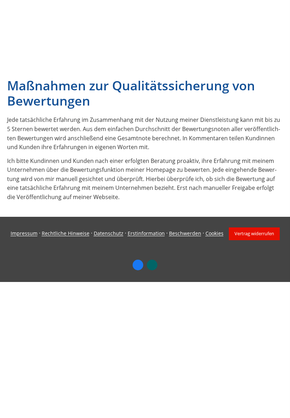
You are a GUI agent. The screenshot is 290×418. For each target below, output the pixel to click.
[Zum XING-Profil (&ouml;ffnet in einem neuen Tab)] (152, 265)
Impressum (24, 233)
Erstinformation (146, 233)
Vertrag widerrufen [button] (254, 233)
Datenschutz (108, 233)
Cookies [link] (214, 233)
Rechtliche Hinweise (65, 233)
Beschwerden (185, 233)
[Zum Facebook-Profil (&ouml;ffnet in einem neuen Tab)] (138, 265)
